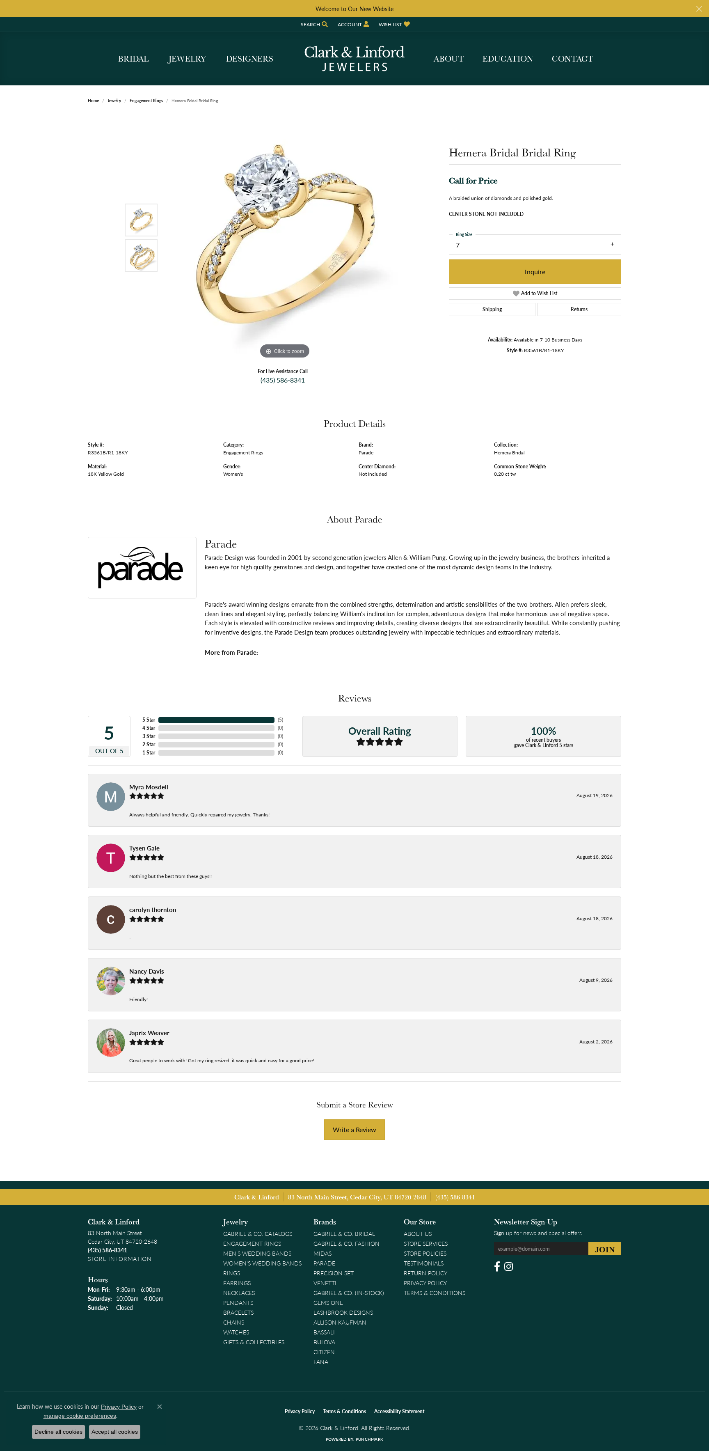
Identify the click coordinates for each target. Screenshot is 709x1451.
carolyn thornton (152, 909)
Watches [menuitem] (236, 1332)
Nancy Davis (146, 971)
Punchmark (369, 1439)
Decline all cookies (58, 1431)
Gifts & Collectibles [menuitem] (253, 1342)
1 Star (148, 752)
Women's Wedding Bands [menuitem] (262, 1263)
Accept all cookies (114, 1431)
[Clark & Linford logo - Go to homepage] (354, 59)
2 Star (148, 744)
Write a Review (354, 1129)
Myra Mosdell (148, 786)
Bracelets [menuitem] (238, 1312)
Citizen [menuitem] (324, 1352)
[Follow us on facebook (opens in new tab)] (497, 1267)
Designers (249, 58)
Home (93, 100)
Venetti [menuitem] (324, 1283)
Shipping (492, 309)
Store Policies (425, 1253)
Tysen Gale (144, 848)
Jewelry (187, 58)
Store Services (426, 1243)
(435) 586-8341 (283, 380)
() (280, 719)
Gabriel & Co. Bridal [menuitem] (344, 1233)
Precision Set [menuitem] (333, 1273)
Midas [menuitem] (322, 1253)
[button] (313, 24)
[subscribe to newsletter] (604, 1248)
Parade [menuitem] (324, 1263)
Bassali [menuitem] (324, 1332)
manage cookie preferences (79, 1415)
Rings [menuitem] (231, 1273)
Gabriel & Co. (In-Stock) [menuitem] (348, 1292)
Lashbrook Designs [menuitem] (343, 1312)
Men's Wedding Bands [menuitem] (257, 1253)
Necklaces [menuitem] (239, 1292)
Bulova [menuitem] (324, 1342)
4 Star (148, 727)
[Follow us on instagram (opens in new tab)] (508, 1267)
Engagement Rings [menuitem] (252, 1243)
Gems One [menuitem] (328, 1302)
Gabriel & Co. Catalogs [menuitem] (257, 1233)
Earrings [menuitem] (237, 1283)
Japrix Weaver (149, 1032)
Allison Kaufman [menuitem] (339, 1322)
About (449, 58)
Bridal (133, 58)
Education (508, 58)
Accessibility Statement (399, 1411)
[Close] (699, 9)
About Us (418, 1233)
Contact (572, 58)
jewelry (114, 100)
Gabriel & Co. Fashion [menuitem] (346, 1243)
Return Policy (425, 1273)
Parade (366, 452)
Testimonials (424, 1263)
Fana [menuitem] (320, 1361)
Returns (579, 309)
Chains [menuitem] (233, 1322)
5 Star (148, 719)
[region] (285, 238)
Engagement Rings (146, 100)
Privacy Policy (425, 1283)
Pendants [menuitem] (238, 1302)
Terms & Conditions (434, 1292)
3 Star (148, 736)
